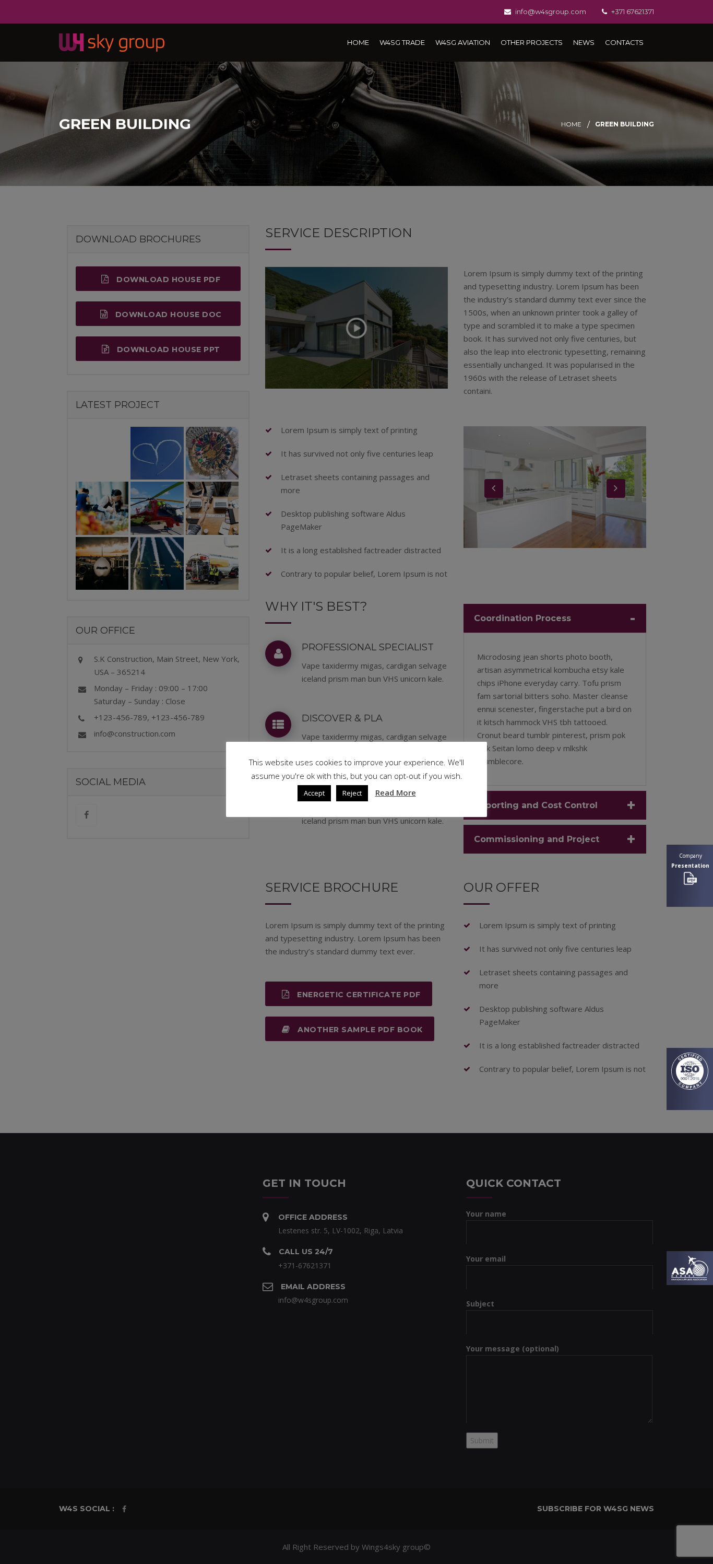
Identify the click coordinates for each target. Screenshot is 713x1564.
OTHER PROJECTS (532, 42)
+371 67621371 (632, 11)
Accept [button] (314, 793)
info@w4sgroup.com (550, 11)
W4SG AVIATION (462, 42)
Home (571, 124)
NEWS (584, 42)
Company (690, 860)
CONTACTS (624, 42)
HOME (358, 42)
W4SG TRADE (402, 42)
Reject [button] (352, 793)
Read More (395, 792)
